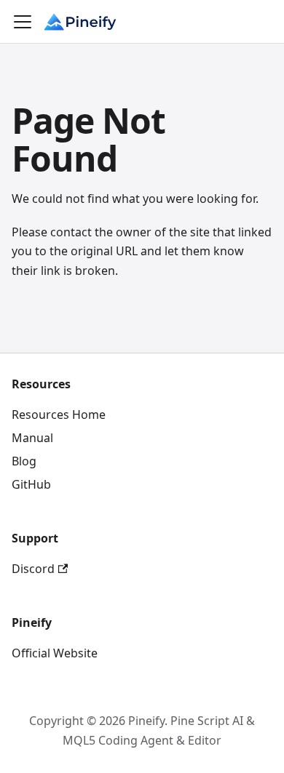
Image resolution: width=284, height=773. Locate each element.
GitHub (31, 484)
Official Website (55, 653)
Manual (32, 438)
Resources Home (59, 414)
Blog (24, 461)
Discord (33, 569)
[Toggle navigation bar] (22, 22)
